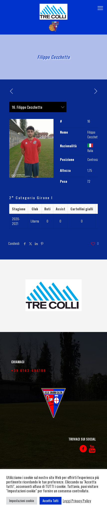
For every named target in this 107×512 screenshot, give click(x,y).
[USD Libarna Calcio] (53, 27)
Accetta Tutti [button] (50, 500)
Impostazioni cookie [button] (21, 500)
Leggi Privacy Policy (77, 501)
